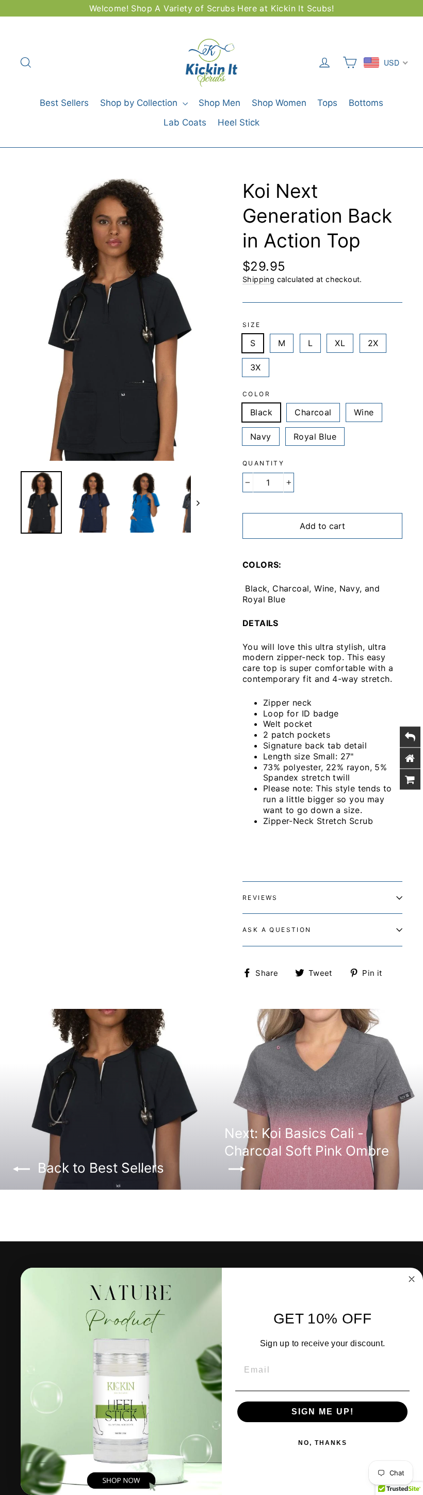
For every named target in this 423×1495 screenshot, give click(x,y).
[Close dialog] (411, 1279)
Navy (260, 436)
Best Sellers (64, 103)
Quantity (263, 463)
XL (340, 343)
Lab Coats (185, 122)
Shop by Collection (140, 103)
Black (261, 412)
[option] (112, 320)
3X (255, 367)
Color (256, 394)
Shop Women (279, 103)
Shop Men (219, 103)
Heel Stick (238, 122)
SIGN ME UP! (322, 1411)
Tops (327, 103)
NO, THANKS (322, 1442)
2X (373, 343)
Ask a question (277, 929)
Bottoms (366, 103)
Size (251, 325)
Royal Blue (315, 436)
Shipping (258, 279)
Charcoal (313, 412)
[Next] (197, 502)
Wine (364, 412)
